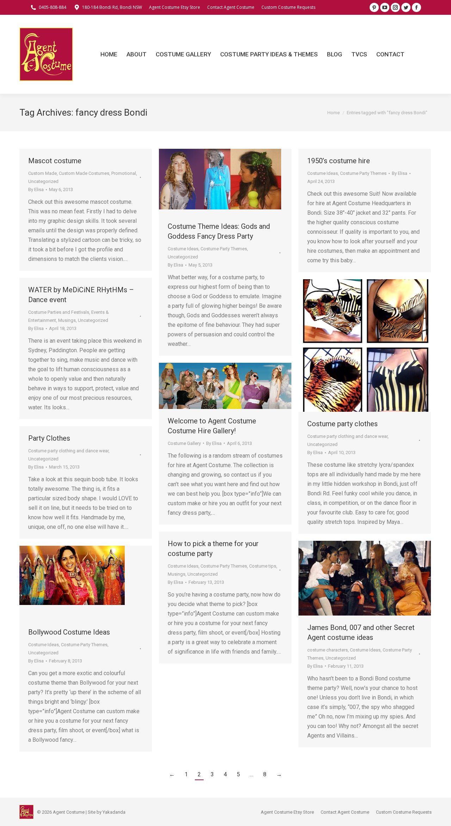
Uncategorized (43, 181)
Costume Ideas (183, 248)
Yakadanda (114, 812)
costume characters (327, 650)
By (36, 189)
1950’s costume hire (338, 161)
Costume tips (262, 566)
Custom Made (42, 173)
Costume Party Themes (223, 248)
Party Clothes (49, 438)
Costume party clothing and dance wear (347, 436)
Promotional (123, 173)
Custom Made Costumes (84, 173)
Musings (67, 320)
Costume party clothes (342, 424)
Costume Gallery (184, 443)
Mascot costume (54, 161)
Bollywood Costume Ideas (69, 632)
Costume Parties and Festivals (58, 312)
